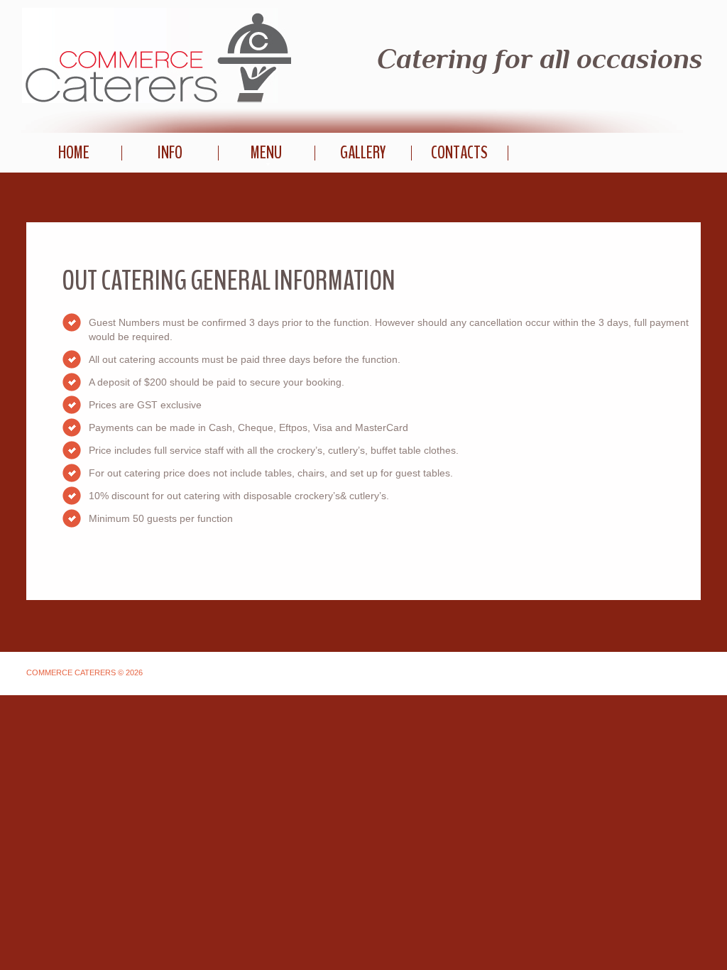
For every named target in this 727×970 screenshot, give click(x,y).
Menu (266, 153)
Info (170, 153)
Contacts (459, 153)
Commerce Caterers (156, 55)
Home (73, 153)
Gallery (363, 153)
